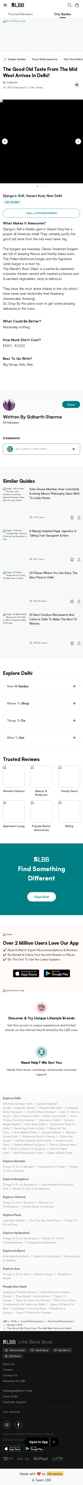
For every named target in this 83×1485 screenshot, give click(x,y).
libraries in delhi (49, 1120)
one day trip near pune (44, 1220)
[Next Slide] (78, 141)
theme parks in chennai (38, 1206)
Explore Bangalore (16, 1179)
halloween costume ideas (29, 1308)
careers (8, 1369)
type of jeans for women (33, 1300)
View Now (41, 897)
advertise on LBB (14, 1381)
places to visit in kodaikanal (31, 1188)
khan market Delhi (25, 1132)
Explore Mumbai (14, 1161)
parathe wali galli (50, 1107)
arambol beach (43, 1274)
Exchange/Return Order (18, 1390)
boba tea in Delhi (54, 1116)
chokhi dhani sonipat (41, 1111)
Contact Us (10, 1375)
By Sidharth (10, 82)
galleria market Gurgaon (30, 1144)
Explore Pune (12, 1215)
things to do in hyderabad (20, 1238)
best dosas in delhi (26, 1116)
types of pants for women (33, 1312)
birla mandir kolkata (16, 1256)
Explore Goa (11, 1268)
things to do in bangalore (20, 1184)
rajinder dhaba (25, 1107)
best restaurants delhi (28, 1152)
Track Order (10, 1396)
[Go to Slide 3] (43, 186)
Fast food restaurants (61, 1321)
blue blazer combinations (33, 1296)
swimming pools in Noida (38, 1136)
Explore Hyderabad (16, 1233)
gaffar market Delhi (59, 1152)
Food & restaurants (32, 1321)
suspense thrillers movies (19, 1292)
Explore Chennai (14, 1197)
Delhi (14, 1321)
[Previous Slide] (5, 141)
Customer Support (14, 1402)
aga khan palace (14, 1220)
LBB (5, 1321)
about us (8, 1364)
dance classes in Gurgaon (28, 1148)
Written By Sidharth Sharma (32, 417)
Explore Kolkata (14, 1251)
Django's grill (14, 1324)
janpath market (51, 1132)
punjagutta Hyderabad (41, 1242)
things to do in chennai (19, 1202)
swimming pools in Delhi (29, 1128)
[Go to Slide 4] (45, 186)
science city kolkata (46, 1256)
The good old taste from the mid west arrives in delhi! (39, 1328)
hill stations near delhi (18, 1103)
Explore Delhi (12, 1098)
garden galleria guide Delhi (33, 1140)
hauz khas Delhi (35, 1124)
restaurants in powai (51, 1166)
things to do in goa (16, 1274)
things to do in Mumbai (18, 1166)
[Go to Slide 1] (37, 186)
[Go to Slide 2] (40, 186)
